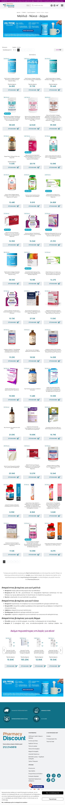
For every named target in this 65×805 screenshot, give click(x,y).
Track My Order (50, 741)
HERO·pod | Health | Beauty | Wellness (36, 737)
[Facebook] (48, 776)
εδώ (7, 800)
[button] (33, 5)
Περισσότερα (52, 799)
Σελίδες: (19, 47)
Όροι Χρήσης (32, 771)
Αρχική (18, 12)
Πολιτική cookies (33, 746)
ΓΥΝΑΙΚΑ (24, 12)
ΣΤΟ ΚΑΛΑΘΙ (12, 90)
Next (60, 650)
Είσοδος (49, 736)
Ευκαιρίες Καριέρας (34, 776)
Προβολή (14, 47)
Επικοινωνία (32, 768)
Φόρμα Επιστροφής (33, 751)
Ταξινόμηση (4, 47)
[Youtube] (59, 776)
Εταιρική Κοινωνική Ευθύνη (35, 773)
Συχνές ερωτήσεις (33, 740)
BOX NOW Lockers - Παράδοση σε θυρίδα (36, 757)
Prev (4, 650)
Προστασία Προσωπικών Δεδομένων (35, 780)
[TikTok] (48, 780)
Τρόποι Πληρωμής (33, 761)
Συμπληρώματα (31, 12)
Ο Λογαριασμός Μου (52, 739)
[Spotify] (53, 780)
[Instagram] (54, 776)
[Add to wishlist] (13, 646)
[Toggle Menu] (62, 5)
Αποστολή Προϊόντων (34, 754)
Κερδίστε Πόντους (33, 743)
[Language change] (52, 4)
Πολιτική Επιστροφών (34, 748)
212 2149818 (9, 747)
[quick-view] (13, 642)
